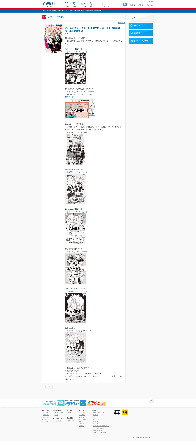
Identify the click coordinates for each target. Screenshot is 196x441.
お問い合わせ (149, 5)
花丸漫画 (81, 423)
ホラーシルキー (83, 419)
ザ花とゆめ (46, 415)
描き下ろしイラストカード (77, 52)
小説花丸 (81, 426)
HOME (45, 10)
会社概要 (95, 415)
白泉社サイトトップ (98, 412)
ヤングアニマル (59, 412)
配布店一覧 (69, 97)
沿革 (94, 417)
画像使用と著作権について (100, 430)
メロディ (45, 417)
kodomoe (71, 420)
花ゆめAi (81, 412)
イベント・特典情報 (54, 10)
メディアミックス (98, 419)
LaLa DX (45, 421)
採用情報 (140, 5)
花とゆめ (45, 412)
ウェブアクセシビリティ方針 (101, 426)
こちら (90, 94)
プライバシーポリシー (99, 423)
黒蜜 (80, 421)
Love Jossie (82, 417)
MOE (69, 412)
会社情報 (132, 5)
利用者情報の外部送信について (101, 428)
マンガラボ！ (58, 421)
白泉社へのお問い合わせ (99, 432)
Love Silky (82, 415)
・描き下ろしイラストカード (76, 172)
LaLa (44, 419)
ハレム (56, 415)
